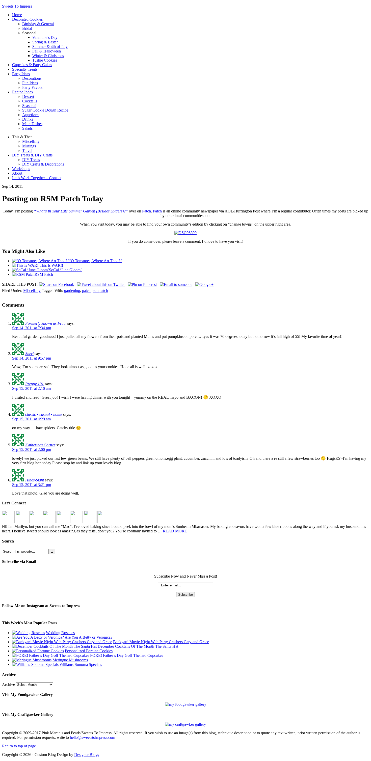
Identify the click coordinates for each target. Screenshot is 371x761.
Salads (27, 128)
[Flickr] (63, 522)
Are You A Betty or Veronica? (88, 637)
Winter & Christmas (48, 55)
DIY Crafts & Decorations (43, 164)
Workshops (21, 169)
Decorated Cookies (27, 19)
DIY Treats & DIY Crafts (32, 155)
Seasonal (29, 105)
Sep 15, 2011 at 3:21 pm (31, 484)
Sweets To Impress (17, 6)
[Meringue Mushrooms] (31, 660)
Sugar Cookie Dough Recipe (45, 110)
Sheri (29, 353)
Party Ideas (21, 74)
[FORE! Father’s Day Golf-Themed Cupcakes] (50, 655)
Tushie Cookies (44, 60)
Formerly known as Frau (45, 323)
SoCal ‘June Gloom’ (65, 270)
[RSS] (90, 522)
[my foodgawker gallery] (185, 704)
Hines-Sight (34, 480)
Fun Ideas (30, 83)
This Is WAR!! (51, 265)
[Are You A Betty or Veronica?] (38, 637)
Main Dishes (32, 124)
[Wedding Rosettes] (28, 633)
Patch (146, 211)
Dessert (28, 96)
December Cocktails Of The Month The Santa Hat (138, 646)
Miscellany (31, 141)
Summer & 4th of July (50, 46)
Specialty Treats (24, 69)
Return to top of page (19, 746)
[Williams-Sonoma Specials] (35, 664)
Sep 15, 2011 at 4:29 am (31, 419)
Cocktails (29, 101)
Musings (29, 146)
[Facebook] (22, 522)
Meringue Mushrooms (70, 660)
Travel (27, 150)
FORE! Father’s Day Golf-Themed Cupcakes (126, 655)
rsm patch (100, 290)
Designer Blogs (86, 754)
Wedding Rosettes (60, 633)
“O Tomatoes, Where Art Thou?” (95, 261)
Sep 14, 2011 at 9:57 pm (31, 358)
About (17, 173)
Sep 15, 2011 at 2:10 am (31, 388)
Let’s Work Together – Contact (36, 178)
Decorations (31, 78)
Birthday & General (38, 24)
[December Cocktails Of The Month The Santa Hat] (54, 646)
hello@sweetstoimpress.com (92, 737)
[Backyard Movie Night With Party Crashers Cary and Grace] (62, 642)
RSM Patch (44, 274)
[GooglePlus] (76, 522)
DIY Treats (31, 159)
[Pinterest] (35, 522)
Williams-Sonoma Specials (81, 664)
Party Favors (32, 87)
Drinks (27, 119)
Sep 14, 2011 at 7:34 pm (31, 328)
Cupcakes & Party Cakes (32, 65)
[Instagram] (8, 522)
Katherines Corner (40, 445)
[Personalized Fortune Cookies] (38, 651)
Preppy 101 (34, 384)
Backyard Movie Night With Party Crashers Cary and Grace (161, 642)
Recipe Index (22, 92)
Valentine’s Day (45, 37)
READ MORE (174, 531)
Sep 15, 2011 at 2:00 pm (31, 449)
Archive (8, 684)
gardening (72, 290)
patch (86, 290)
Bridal (27, 28)
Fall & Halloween (46, 51)
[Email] (103, 522)
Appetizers (30, 115)
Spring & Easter (45, 42)
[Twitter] (49, 522)
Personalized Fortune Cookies (89, 651)
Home (17, 15)
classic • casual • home (43, 414)
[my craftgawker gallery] (185, 724)
